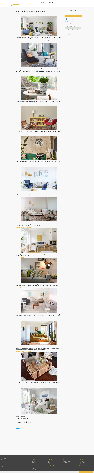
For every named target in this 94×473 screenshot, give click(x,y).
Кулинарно (64, 464)
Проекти (33, 468)
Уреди (49, 462)
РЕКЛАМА (3, 466)
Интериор (16, 5)
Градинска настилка (78, 32)
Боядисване (78, 29)
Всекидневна (34, 462)
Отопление (49, 463)
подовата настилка (24, 314)
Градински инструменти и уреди (69, 32)
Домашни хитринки (66, 462)
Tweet (19, 428)
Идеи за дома (71, 26)
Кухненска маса (67, 34)
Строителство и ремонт (33, 5)
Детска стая (34, 464)
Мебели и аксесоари (51, 461)
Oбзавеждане (50, 459)
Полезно (80, 463)
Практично (42, 5)
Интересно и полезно (66, 461)
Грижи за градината (82, 462)
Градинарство (49, 5)
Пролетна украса (72, 29)
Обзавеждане (23, 5)
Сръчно (64, 463)
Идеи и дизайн (58, 5)
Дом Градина (47, 2)
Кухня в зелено (67, 29)
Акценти (33, 467)
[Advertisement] (39, 440)
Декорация (34, 469)
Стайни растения (81, 461)
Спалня (33, 461)
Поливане (66, 26)
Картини (75, 26)
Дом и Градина (67, 21)
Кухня (33, 463)
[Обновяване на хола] (39, 55)
